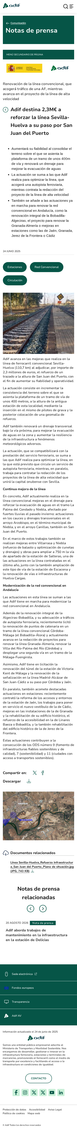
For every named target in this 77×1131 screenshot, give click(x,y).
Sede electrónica (24, 974)
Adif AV (16, 1016)
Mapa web (34, 1113)
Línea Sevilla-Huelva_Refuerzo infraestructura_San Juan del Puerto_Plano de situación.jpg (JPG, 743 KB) (42, 867)
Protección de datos (14, 1109)
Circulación (15, 280)
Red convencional (47, 267)
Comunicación (18, 23)
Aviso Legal (55, 1109)
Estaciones (15, 267)
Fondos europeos (23, 988)
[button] (5, 109)
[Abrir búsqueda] (66, 6)
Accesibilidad (37, 1109)
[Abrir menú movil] (71, 6)
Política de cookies (14, 1113)
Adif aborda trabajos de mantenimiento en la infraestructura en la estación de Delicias (36, 935)
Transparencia (20, 1002)
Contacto (38, 1078)
